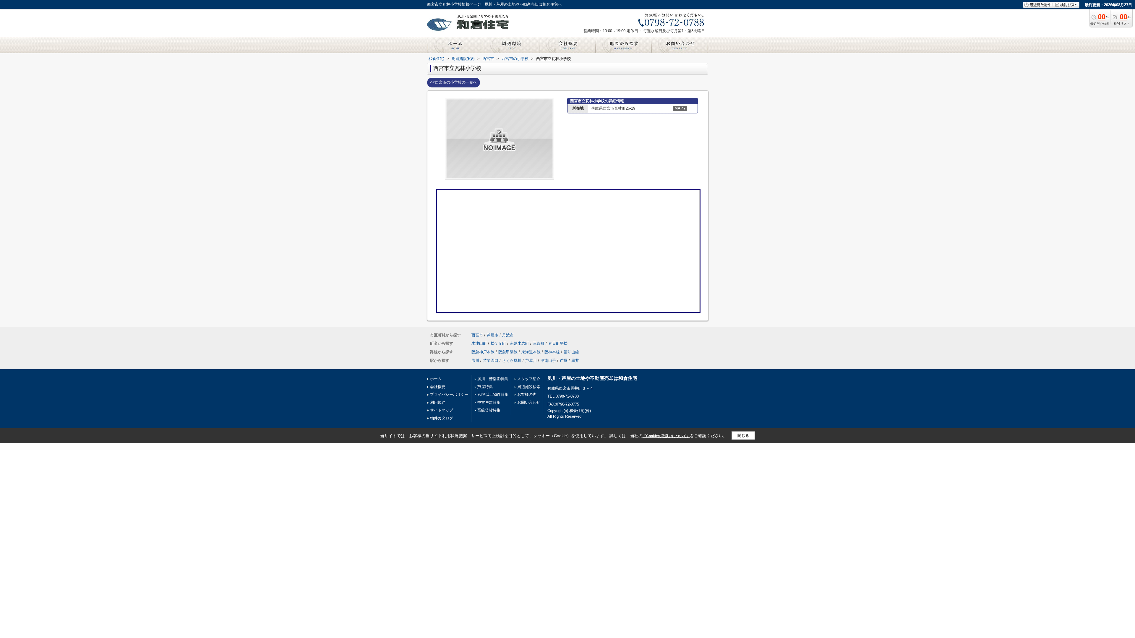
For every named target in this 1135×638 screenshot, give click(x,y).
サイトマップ (441, 410)
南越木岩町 (519, 343)
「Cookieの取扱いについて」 (666, 436)
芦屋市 (492, 335)
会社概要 (437, 387)
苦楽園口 (490, 360)
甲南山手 (548, 360)
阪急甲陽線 (508, 352)
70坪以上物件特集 (492, 394)
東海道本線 (531, 352)
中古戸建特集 (488, 402)
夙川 (475, 360)
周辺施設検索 (528, 387)
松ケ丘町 (498, 343)
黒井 (575, 360)
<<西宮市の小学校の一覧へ (453, 82)
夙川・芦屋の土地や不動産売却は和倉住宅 (592, 378)
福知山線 (571, 352)
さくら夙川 (511, 360)
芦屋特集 (485, 387)
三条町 (538, 343)
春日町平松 (558, 343)
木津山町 (479, 343)
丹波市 (508, 335)
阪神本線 (552, 352)
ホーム (436, 379)
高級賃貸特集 (488, 410)
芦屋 (564, 360)
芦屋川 (531, 360)
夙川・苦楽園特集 (492, 379)
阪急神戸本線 (482, 352)
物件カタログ (441, 418)
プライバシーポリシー (449, 394)
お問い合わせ (528, 402)
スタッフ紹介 (528, 379)
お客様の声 (526, 394)
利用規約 (437, 402)
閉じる (743, 435)
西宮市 (477, 335)
